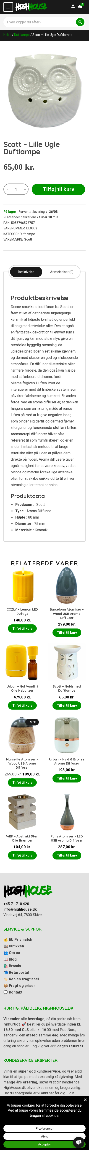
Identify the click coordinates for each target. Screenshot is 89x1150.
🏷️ (21, 979)
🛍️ (12, 966)
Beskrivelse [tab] (26, 272)
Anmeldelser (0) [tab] (61, 272)
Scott (28, 239)
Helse (7, 35)
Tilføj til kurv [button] (22, 628)
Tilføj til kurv (58, 189)
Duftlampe (22, 35)
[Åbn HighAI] (78, 1142)
